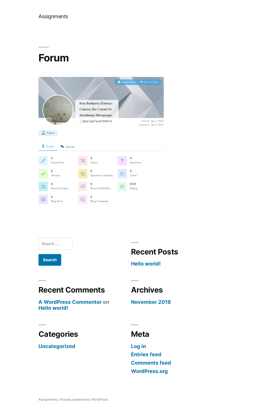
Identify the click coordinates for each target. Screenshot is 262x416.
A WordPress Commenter (70, 302)
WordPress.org (149, 371)
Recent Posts (150, 82)
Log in (138, 346)
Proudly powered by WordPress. (84, 399)
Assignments (53, 16)
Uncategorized (56, 346)
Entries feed (146, 354)
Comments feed (151, 363)
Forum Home (128, 82)
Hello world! (146, 264)
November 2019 (151, 302)
